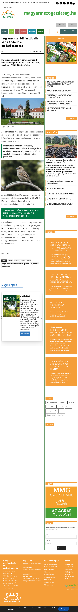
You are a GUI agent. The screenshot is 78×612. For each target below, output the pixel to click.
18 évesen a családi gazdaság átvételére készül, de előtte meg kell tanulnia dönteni (60, 84)
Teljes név (48, 541)
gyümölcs (71, 403)
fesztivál (17, 261)
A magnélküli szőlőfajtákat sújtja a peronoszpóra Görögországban (59, 103)
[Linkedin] (64, 3)
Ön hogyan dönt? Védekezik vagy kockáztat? (58, 305)
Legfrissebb (51, 78)
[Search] (57, 31)
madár (29, 261)
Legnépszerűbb (52, 132)
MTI (2, 51)
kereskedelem (50, 407)
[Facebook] (57, 3)
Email (47, 534)
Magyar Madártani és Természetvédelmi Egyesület (15, 264)
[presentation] (1, 317)
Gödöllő (23, 261)
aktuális (10, 261)
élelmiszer (61, 415)
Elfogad (63, 609)
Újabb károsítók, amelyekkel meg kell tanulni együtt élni (60, 96)
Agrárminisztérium (52, 403)
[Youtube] (68, 3)
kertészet (60, 407)
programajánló (35, 264)
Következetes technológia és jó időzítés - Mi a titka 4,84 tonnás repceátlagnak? (61, 331)
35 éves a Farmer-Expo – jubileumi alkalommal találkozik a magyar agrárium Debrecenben (61, 278)
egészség (62, 403)
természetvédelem (64, 411)
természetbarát (6, 267)
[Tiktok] (71, 3)
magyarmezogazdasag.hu (50, 13)
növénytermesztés (51, 411)
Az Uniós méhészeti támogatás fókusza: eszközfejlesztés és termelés (59, 365)
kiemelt (68, 407)
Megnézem (25, 333)
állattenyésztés (51, 415)
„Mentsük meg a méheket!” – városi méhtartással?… (59, 109)
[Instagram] (61, 3)
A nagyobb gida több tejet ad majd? (59, 91)
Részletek (11, 610)
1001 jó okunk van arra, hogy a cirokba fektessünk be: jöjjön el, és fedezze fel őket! (60, 246)
